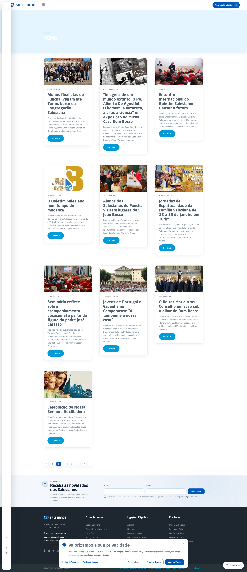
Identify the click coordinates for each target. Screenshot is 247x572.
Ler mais (56, 138)
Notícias (130, 529)
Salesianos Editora (177, 529)
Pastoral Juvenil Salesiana (97, 529)
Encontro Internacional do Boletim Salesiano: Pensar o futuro (176, 101)
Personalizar (133, 562)
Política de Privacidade (71, 562)
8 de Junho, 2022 (166, 296)
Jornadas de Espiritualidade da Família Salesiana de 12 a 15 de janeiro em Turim (179, 210)
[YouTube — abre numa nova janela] (6, 553)
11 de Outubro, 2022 (55, 296)
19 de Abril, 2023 (54, 196)
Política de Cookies (90, 562)
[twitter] (53, 551)
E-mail (148, 485)
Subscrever (196, 491)
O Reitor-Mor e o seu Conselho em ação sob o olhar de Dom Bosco (179, 306)
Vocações (90, 533)
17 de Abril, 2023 (109, 196)
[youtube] (58, 551)
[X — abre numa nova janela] (6, 558)
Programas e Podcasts (137, 537)
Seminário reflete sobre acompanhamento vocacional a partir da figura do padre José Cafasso (67, 313)
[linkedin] (49, 551)
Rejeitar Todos (154, 562)
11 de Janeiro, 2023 (166, 196)
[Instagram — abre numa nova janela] (6, 542)
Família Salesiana (176, 533)
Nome (106, 485)
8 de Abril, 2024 (53, 89)
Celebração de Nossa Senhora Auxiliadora (66, 409)
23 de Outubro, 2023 (111, 89)
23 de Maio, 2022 (54, 402)
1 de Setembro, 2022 (111, 296)
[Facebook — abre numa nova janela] (6, 537)
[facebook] (44, 551)
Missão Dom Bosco (177, 537)
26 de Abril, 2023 (165, 89)
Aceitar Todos (174, 562)
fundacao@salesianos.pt (54, 537)
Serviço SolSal (92, 537)
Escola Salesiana (93, 524)
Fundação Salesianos (178, 524)
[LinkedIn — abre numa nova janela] (6, 547)
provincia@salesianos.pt (54, 540)
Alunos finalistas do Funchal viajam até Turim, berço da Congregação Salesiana (65, 103)
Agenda (130, 524)
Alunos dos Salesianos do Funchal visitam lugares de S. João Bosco (123, 208)
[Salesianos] (26, 5)
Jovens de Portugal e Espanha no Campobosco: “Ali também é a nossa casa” (122, 310)
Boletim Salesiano (135, 533)
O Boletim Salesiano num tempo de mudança (65, 205)
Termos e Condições (195, 568)
